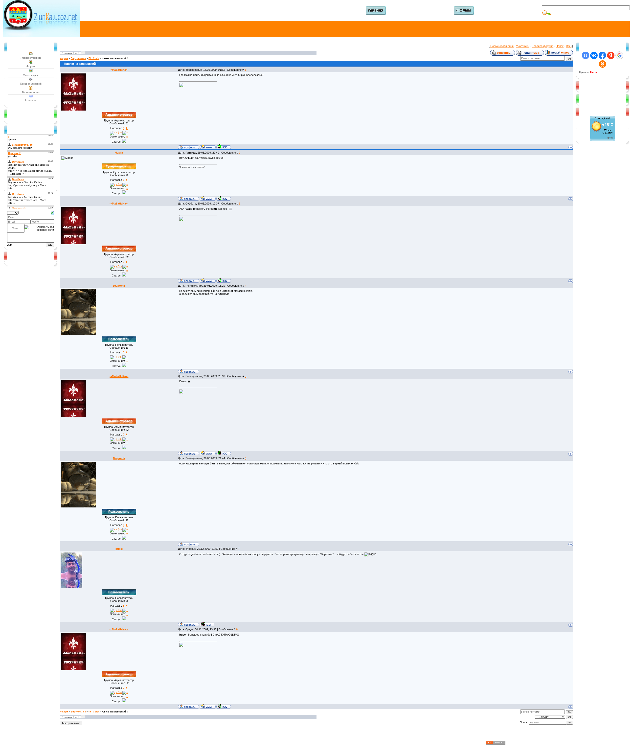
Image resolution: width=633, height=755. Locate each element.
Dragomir (119, 285)
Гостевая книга (31, 92)
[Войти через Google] (619, 55)
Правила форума (542, 46)
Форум (30, 66)
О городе (30, 99)
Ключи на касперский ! (115, 58)
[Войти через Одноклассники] (602, 64)
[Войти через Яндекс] (610, 55)
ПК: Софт (94, 58)
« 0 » (119, 184)
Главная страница (31, 57)
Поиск (560, 46)
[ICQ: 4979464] (223, 146)
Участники (522, 46)
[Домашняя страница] (208, 146)
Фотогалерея (30, 74)
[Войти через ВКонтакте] (594, 55)
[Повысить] (125, 133)
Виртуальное (78, 58)
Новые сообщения (502, 46)
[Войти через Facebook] (602, 55)
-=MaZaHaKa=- (119, 69)
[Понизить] (112, 133)
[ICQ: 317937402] (207, 624)
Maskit (119, 152)
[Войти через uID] (585, 55)
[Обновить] (52, 212)
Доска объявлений (31, 83)
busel (119, 548)
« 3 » (119, 132)
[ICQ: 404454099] (223, 198)
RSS (568, 46)
